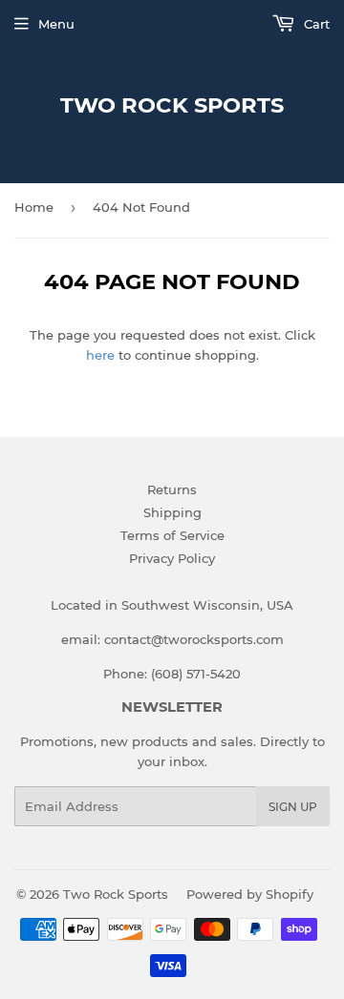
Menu (56, 23)
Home (34, 207)
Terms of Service (172, 535)
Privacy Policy (172, 558)
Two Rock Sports (172, 105)
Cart (315, 23)
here (100, 355)
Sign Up (293, 807)
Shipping (172, 512)
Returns (172, 489)
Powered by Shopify (249, 894)
